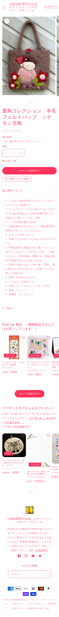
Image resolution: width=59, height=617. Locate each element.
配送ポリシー (18, 608)
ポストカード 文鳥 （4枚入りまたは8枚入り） (38, 472)
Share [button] (9, 308)
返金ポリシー (18, 603)
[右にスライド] (36, 101)
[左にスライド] (22, 101)
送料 (11, 141)
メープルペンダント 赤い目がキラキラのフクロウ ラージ (13, 462)
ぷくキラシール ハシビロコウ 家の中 (13, 363)
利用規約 (52, 603)
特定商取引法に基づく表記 (38, 608)
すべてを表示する (30, 393)
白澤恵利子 (42, 550)
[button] (3, 7)
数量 (4, 146)
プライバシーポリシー (36, 603)
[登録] (47, 574)
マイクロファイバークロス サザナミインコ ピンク (38, 364)
